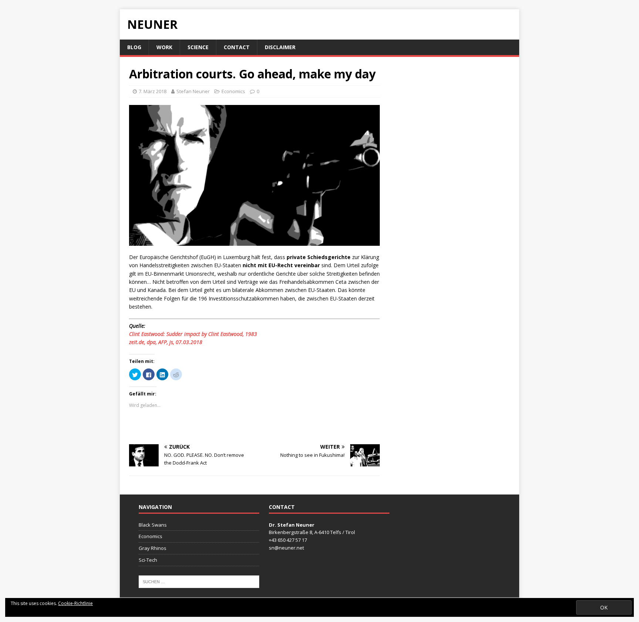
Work (164, 47)
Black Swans (153, 524)
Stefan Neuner (193, 91)
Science (198, 47)
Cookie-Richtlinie (75, 603)
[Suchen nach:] (199, 581)
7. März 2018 (152, 91)
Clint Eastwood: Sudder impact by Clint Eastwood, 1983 (193, 333)
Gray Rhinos (152, 548)
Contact (237, 47)
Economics (233, 91)
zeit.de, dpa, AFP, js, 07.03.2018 (165, 342)
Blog (134, 47)
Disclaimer (280, 47)
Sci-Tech (148, 560)
